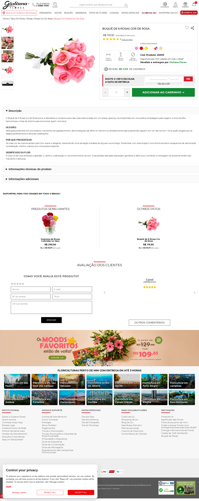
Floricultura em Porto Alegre (151, 384)
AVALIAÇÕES (127, 40)
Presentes (45, 13)
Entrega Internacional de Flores (177, 430)
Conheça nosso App (12, 422)
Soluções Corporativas (13, 436)
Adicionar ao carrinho (162, 92)
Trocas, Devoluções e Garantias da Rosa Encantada (59, 435)
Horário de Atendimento (14, 434)
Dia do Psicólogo (90, 425)
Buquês (68, 13)
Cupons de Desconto (132, 431)
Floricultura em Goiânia (14, 400)
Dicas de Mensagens (52, 447)
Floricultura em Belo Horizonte (179, 400)
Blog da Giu (127, 422)
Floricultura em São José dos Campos (44, 384)
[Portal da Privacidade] (166, 484)
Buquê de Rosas (169, 436)
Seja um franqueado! (12, 439)
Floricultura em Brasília (151, 400)
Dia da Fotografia (90, 422)
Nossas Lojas (8, 425)
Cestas (58, 13)
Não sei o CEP (164, 83)
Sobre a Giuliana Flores (13, 416)
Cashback (165, 7)
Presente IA (167, 416)
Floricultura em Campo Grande (124, 400)
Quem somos (9, 419)
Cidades (114, 13)
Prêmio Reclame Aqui (13, 431)
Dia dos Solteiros (90, 419)
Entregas (46, 422)
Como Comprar (50, 419)
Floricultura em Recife (124, 384)
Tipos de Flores (98, 13)
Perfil (175, 7)
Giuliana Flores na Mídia (14, 428)
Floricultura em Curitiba (97, 400)
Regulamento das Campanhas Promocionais (57, 451)
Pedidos (185, 7)
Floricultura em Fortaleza (42, 400)
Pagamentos (48, 428)
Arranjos (81, 13)
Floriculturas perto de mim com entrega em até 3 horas (99, 370)
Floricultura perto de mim (174, 422)
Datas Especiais (130, 13)
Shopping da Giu (168, 13)
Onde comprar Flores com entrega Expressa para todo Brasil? (179, 426)
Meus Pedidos (49, 425)
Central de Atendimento (54, 416)
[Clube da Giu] (99, 365)
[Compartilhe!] (192, 28)
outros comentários (149, 322)
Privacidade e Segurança (54, 439)
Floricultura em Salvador (69, 384)
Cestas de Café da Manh (174, 433)
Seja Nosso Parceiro (131, 425)
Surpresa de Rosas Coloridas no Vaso (50, 240)
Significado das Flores (172, 419)
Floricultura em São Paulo (16, 384)
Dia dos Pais (88, 416)
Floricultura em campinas (179, 384)
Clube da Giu (149, 13)
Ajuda (55, 7)
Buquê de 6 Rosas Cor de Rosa (148, 240)
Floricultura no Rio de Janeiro (98, 384)
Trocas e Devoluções (52, 431)
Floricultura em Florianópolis (69, 400)
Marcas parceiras (130, 428)
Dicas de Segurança (52, 441)
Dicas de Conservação (53, 444)
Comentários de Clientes (134, 434)
